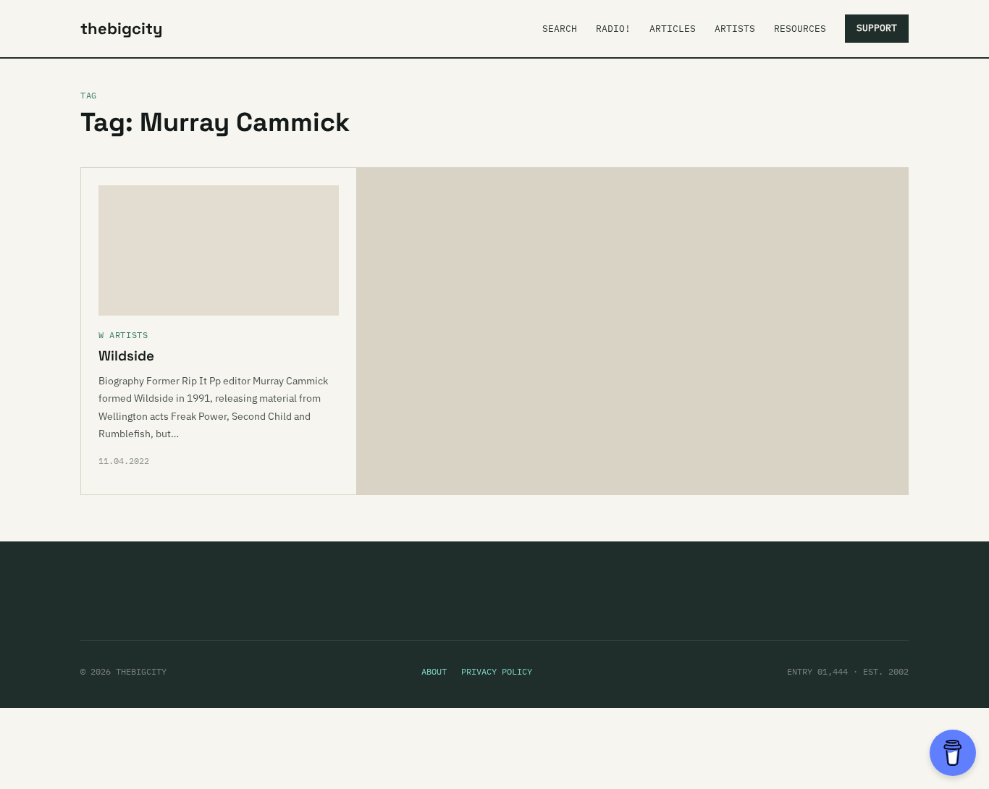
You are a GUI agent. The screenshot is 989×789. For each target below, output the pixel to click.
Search (559, 28)
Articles (672, 28)
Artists (735, 28)
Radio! (613, 28)
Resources (800, 28)
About (434, 671)
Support (877, 28)
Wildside (126, 356)
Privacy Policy (496, 671)
